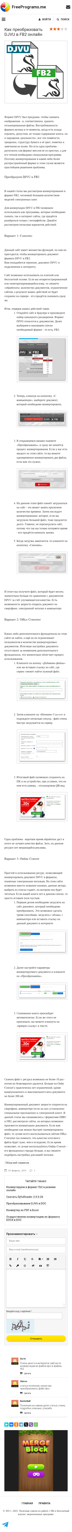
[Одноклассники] (16, 1424)
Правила (44, 1503)
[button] (10, 1259)
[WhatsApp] (36, 1424)
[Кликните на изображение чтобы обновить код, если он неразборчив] (20, 1332)
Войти (46, 19)
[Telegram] (21, 1424)
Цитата (27, 1373)
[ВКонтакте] (11, 1424)
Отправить (36, 1338)
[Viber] (31, 1424)
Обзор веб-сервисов (17, 1162)
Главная (27, 1503)
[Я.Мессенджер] (6, 1424)
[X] (26, 1424)
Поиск (65, 19)
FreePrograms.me (29, 7)
